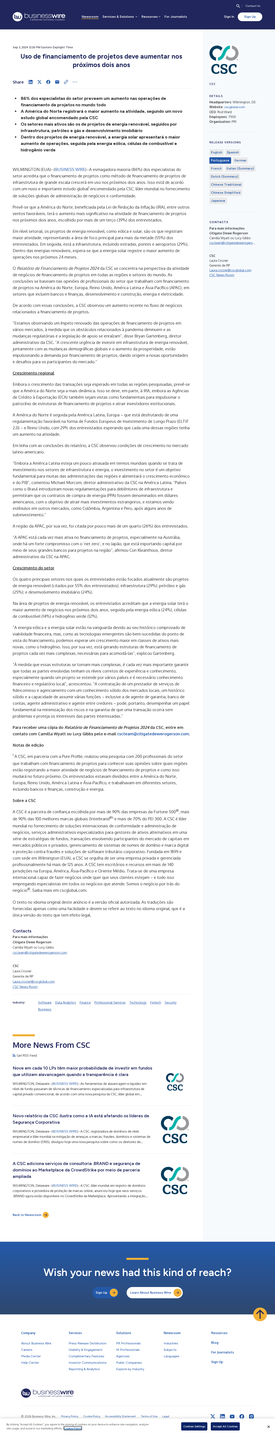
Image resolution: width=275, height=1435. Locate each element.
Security (171, 1002)
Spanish (233, 152)
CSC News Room (25, 987)
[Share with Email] (57, 82)
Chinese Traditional (226, 184)
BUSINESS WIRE (70, 169)
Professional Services (110, 1002)
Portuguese (220, 160)
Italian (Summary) (240, 168)
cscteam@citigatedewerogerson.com (40, 953)
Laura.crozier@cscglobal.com (34, 982)
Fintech (155, 1002)
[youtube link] (232, 1416)
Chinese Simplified (226, 193)
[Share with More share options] (75, 82)
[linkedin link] (222, 1416)
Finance (85, 1002)
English (216, 152)
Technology (138, 1002)
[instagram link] (251, 1416)
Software (45, 1002)
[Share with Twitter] (39, 82)
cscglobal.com (234, 107)
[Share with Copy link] (66, 82)
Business (44, 1009)
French (216, 168)
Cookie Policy (73, 1428)
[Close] (268, 1427)
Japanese (218, 201)
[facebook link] (241, 1416)
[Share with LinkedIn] (30, 82)
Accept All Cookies (225, 1426)
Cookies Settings (194, 1426)
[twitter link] (212, 1416)
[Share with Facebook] (48, 82)
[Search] (238, 6)
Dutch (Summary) (224, 176)
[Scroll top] (260, 1314)
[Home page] (39, 16)
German (240, 160)
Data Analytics (65, 1002)
